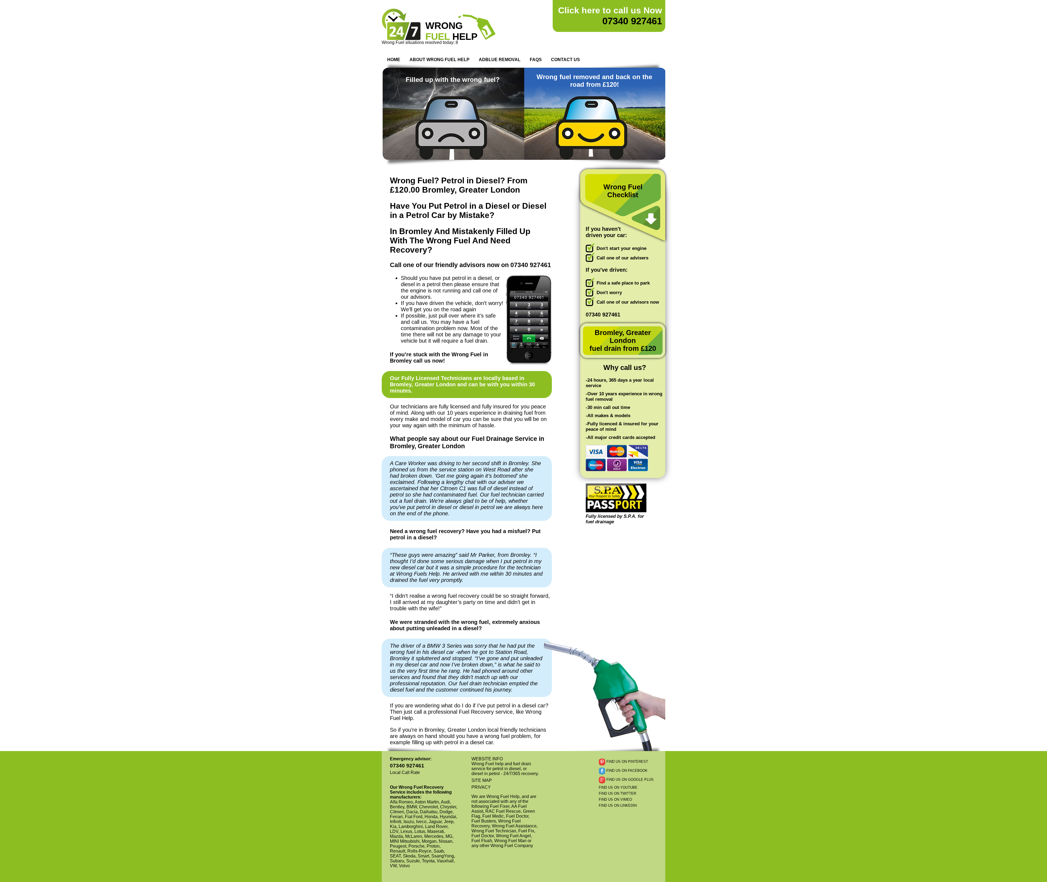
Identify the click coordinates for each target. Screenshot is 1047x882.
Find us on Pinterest (626, 762)
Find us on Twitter (617, 793)
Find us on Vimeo (615, 799)
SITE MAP (481, 780)
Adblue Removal (500, 59)
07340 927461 (610, 15)
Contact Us (565, 59)
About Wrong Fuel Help (440, 59)
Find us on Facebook (626, 771)
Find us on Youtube (618, 787)
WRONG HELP (451, 31)
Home (393, 59)
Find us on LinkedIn (618, 805)
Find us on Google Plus (629, 780)
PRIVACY (481, 787)
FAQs (536, 59)
